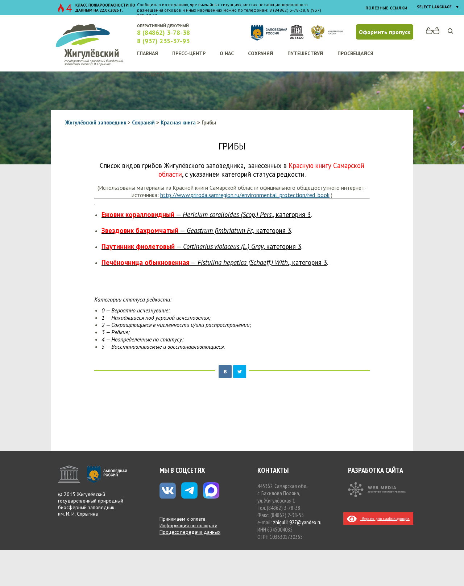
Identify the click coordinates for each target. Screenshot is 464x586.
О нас (227, 53)
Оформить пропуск (384, 32)
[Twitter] (239, 371)
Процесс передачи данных (190, 532)
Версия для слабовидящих (385, 518)
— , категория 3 (201, 246)
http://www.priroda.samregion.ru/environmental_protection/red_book (245, 194)
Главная (147, 53)
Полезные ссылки (386, 8)
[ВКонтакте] (225, 371)
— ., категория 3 (206, 214)
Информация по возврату (188, 525)
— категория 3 (196, 230)
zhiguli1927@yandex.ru (297, 522)
